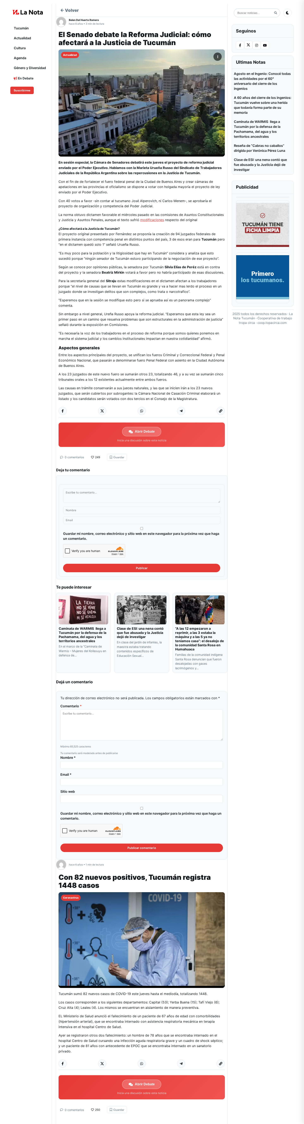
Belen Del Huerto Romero (84, 20)
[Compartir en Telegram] (181, 411)
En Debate (25, 78)
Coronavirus (71, 897)
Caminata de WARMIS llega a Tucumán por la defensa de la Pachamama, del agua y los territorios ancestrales (82, 634)
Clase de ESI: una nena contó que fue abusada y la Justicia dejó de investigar (140, 632)
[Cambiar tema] (287, 13)
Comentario (71, 706)
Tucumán (21, 28)
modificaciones (152, 220)
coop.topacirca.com (272, 323)
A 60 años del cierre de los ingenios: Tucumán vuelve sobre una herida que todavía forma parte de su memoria (262, 105)
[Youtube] (265, 45)
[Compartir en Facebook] (63, 411)
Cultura (20, 48)
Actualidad (22, 38)
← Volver (69, 10)
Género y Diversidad (30, 68)
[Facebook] (240, 45)
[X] (248, 45)
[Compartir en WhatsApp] (142, 411)
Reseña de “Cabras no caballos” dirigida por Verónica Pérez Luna (259, 148)
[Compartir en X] (102, 411)
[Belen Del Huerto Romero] (62, 22)
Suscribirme (22, 90)
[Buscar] (276, 13)
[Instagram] (257, 45)
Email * (66, 774)
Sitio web (67, 791)
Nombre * (68, 757)
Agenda (20, 58)
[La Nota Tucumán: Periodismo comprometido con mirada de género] (27, 12)
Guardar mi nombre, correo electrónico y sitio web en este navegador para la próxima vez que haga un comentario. (141, 536)
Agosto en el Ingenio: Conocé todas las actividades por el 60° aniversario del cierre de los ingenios (262, 81)
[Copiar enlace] (221, 411)
